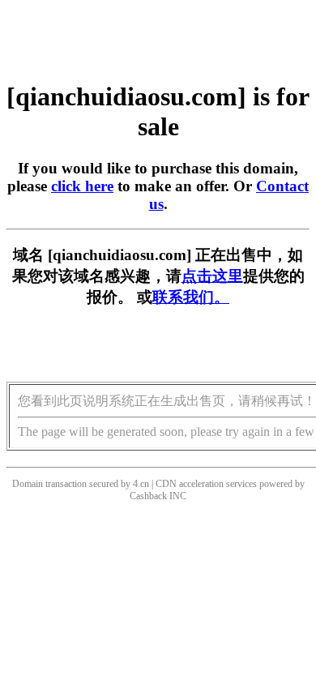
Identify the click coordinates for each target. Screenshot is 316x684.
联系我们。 (190, 297)
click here (82, 186)
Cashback (148, 496)
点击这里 (212, 275)
